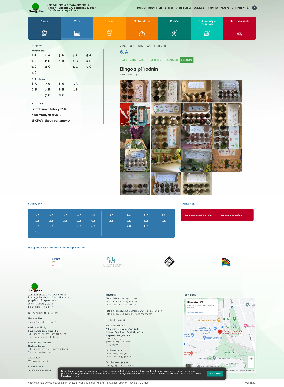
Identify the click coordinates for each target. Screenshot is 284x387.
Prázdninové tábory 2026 (49, 109)
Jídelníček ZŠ (166, 8)
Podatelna (212, 8)
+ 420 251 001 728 (128, 301)
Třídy (140, 46)
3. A (61, 55)
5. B (88, 61)
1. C (34, 66)
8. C (61, 95)
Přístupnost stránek (116, 382)
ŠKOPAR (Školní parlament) (51, 120)
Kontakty (240, 8)
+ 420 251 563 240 (41, 349)
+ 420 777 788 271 (58, 334)
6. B (34, 89)
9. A (75, 83)
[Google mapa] (219, 335)
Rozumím (215, 373)
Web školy (250, 382)
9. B (75, 89)
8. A (61, 83)
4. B (75, 61)
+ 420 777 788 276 (59, 349)
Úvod (124, 60)
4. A (75, 55)
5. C (88, 66)
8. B (61, 89)
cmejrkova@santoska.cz (46, 337)
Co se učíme (156, 60)
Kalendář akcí (172, 60)
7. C (47, 95)
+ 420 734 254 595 (143, 314)
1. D (34, 72)
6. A (34, 83)
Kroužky (37, 103)
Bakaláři (141, 8)
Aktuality (143, 60)
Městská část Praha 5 (38, 361)
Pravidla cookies (70, 376)
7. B (47, 89)
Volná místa (226, 8)
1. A (34, 55)
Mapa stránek (86, 382)
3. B (61, 61)
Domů (123, 46)
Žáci (132, 46)
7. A (47, 83)
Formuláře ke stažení (231, 215)
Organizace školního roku (198, 215)
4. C (75, 66)
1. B (34, 61)
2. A (47, 55)
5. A (88, 55)
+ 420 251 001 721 (128, 298)
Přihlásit (99, 382)
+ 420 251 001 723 (40, 334)
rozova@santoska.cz (45, 352)
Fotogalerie (160, 46)
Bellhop (152, 8)
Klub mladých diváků (46, 115)
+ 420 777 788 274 (127, 304)
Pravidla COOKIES (139, 382)
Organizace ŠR (184, 8)
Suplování (199, 8)
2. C (47, 66)
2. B (47, 61)
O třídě (133, 60)
